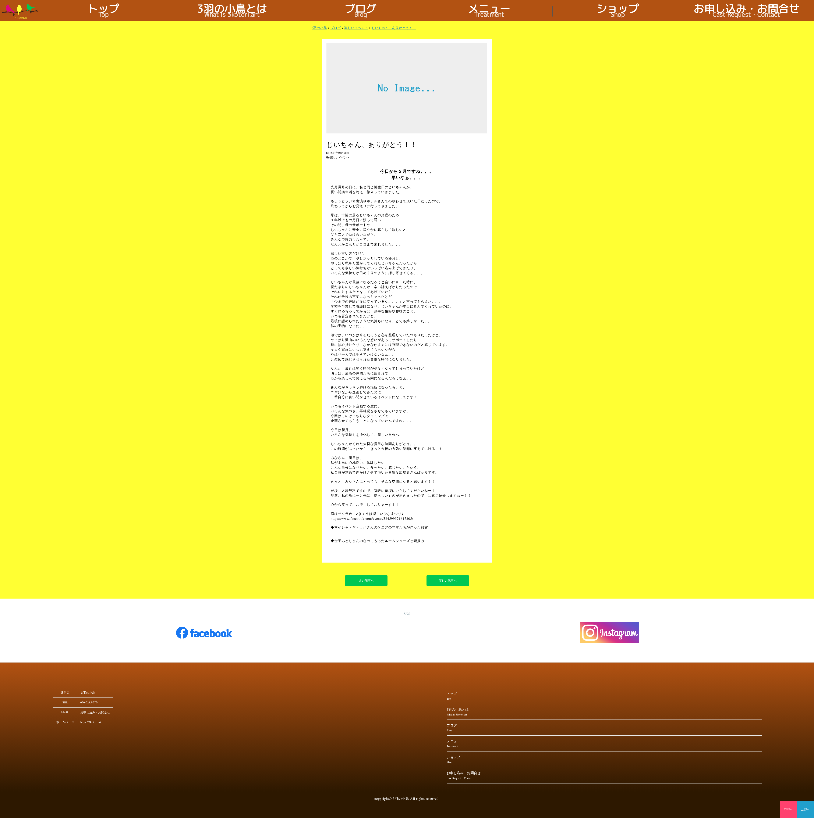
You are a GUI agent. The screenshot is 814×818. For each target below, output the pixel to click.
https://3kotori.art (90, 722)
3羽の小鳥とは (232, 11)
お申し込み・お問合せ (747, 11)
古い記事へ (366, 580)
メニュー (489, 11)
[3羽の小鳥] (21, 10)
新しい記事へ (448, 580)
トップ (103, 11)
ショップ (618, 11)
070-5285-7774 (89, 702)
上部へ (805, 809)
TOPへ (788, 809)
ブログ (360, 11)
